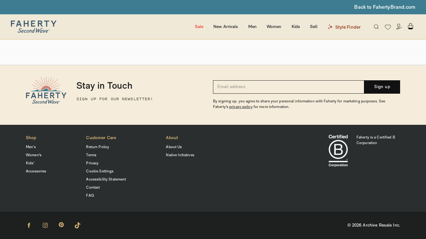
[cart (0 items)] (410, 26)
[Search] (376, 26)
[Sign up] (399, 26)
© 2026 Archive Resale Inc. (373, 225)
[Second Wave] (100, 27)
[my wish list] (388, 27)
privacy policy (241, 107)
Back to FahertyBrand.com (384, 7)
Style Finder (348, 27)
